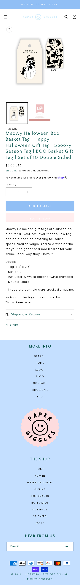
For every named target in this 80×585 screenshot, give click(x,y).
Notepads (40, 509)
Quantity (11, 184)
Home (40, 363)
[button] (5, 17)
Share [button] (14, 325)
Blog (40, 376)
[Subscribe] (66, 546)
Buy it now (40, 218)
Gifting (40, 489)
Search (40, 356)
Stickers (40, 516)
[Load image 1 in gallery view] (17, 113)
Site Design (52, 574)
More (40, 523)
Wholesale (40, 390)
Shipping (12, 170)
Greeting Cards (40, 482)
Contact (40, 383)
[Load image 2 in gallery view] (39, 113)
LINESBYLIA (31, 574)
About (40, 369)
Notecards (40, 502)
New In (40, 476)
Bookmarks (40, 496)
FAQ (40, 396)
